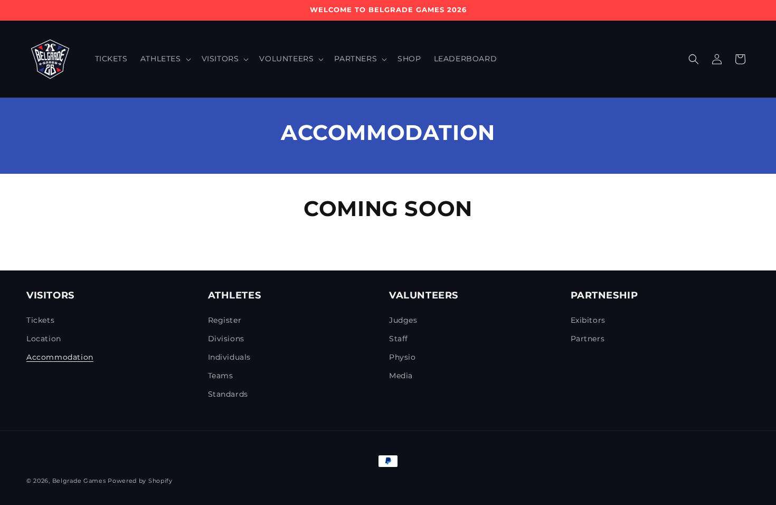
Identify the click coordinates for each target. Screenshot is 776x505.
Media (401, 375)
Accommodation (59, 357)
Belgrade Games (79, 480)
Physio (402, 357)
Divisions (226, 338)
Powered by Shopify (140, 480)
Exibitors (588, 320)
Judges (403, 320)
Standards (228, 394)
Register (225, 320)
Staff (398, 338)
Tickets (40, 320)
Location (43, 338)
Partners (588, 338)
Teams (220, 375)
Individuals (229, 357)
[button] (164, 59)
